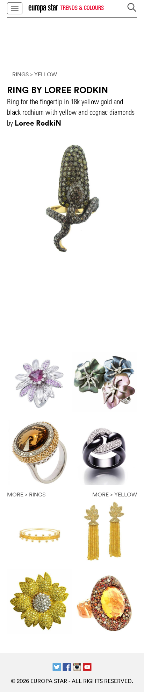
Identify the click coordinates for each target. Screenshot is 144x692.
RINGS (20, 74)
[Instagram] (77, 666)
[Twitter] (56, 666)
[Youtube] (87, 666)
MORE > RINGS (26, 494)
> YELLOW (43, 74)
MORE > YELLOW (114, 494)
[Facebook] (67, 666)
